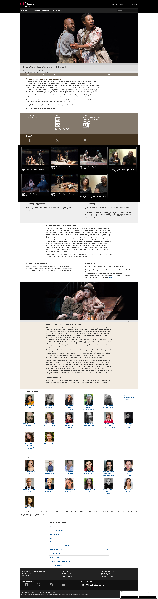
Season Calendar (41, 11)
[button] (136, 10)
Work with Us (66, 575)
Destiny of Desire (56, 534)
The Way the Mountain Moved (60, 561)
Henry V (53, 538)
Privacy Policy (105, 575)
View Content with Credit (129, 64)
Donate (58, 11)
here (107, 218)
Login (128, 4)
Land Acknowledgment (108, 571)
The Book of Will (56, 553)
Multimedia (30, 74)
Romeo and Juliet (56, 549)
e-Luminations (89, 74)
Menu (25, 11)
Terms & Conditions (107, 576)
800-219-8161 (32, 577)
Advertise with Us (67, 576)
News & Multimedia (67, 573)
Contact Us (65, 571)
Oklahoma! (61, 546)
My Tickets (118, 4)
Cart (136, 4)
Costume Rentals (106, 573)
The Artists (109, 74)
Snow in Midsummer (57, 565)
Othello (52, 526)
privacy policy (141, 594)
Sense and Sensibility (57, 530)
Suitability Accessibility (49, 74)
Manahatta (54, 542)
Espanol (69, 74)
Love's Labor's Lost (56, 557)
